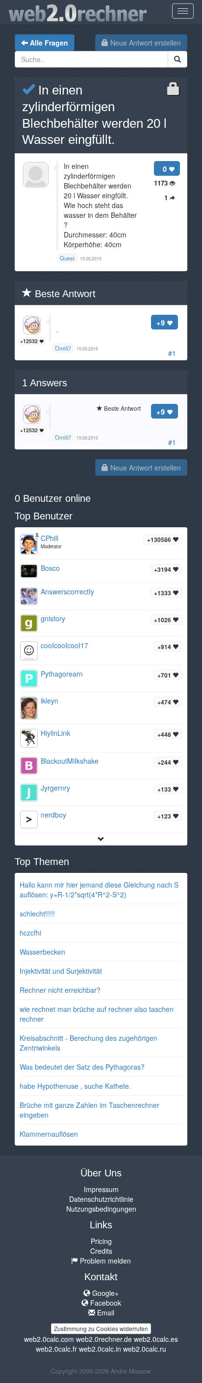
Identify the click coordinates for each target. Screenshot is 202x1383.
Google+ (104, 1293)
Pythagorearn (62, 674)
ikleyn (49, 700)
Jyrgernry (55, 788)
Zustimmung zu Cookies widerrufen (101, 1328)
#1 (172, 353)
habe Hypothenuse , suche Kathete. (75, 1086)
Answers (44, 382)
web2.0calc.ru (144, 1349)
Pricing (101, 1241)
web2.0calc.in (100, 1349)
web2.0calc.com (49, 1339)
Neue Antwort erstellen (144, 42)
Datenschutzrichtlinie (101, 1199)
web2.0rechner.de (104, 1339)
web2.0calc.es (156, 1339)
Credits (101, 1251)
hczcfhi (30, 933)
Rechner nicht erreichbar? (60, 990)
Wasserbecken (42, 952)
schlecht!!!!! (37, 913)
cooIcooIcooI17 (64, 645)
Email (104, 1312)
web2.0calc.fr (56, 1349)
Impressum (101, 1189)
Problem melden (104, 1261)
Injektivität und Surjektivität (61, 971)
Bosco (50, 568)
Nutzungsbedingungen (101, 1209)
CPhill (49, 538)
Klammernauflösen (49, 1134)
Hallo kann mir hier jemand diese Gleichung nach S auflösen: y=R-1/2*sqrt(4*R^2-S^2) (99, 889)
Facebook (104, 1303)
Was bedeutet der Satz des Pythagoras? (82, 1067)
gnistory (53, 618)
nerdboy (53, 815)
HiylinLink (55, 733)
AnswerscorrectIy (67, 591)
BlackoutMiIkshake (70, 761)
